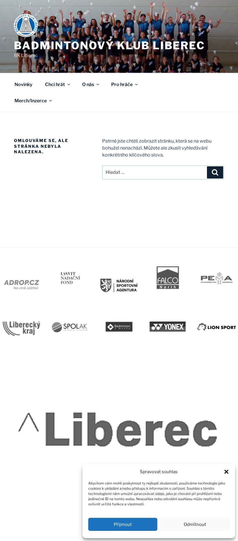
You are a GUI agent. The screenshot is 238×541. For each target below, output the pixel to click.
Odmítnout (195, 524)
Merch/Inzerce (31, 100)
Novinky (24, 84)
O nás (88, 84)
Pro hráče (122, 84)
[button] (226, 472)
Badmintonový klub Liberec (109, 45)
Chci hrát (55, 84)
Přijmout (123, 524)
